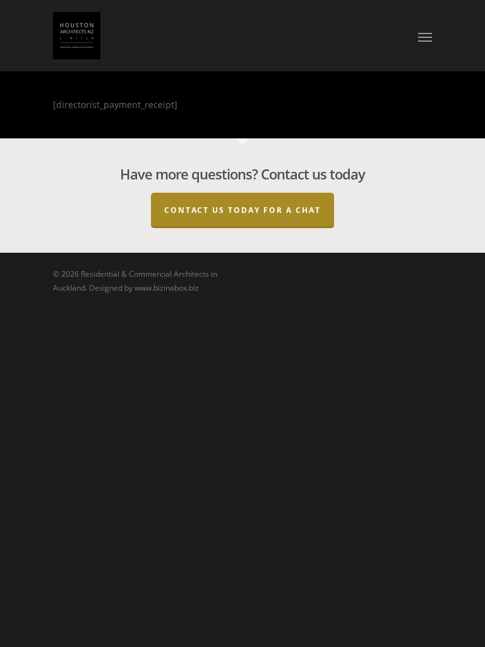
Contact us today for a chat (242, 210)
